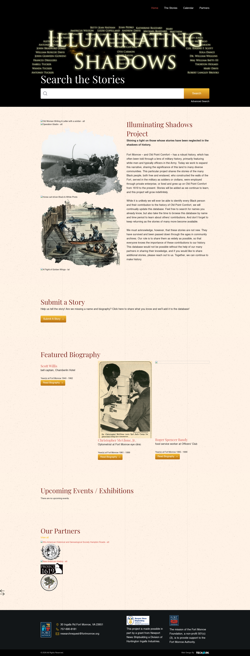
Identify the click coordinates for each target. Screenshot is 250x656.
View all (45, 537)
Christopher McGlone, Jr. (117, 440)
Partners (204, 8)
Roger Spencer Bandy (171, 439)
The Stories (170, 8)
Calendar (188, 8)
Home (154, 8)
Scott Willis (49, 366)
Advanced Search (200, 101)
